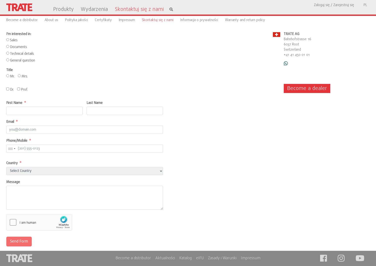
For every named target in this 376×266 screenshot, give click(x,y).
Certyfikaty (103, 20)
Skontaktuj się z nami (139, 9)
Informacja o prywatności (199, 20)
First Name (14, 103)
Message (13, 182)
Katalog (185, 258)
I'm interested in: (18, 34)
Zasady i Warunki (222, 258)
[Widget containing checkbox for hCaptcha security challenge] (39, 222)
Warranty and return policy (245, 20)
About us (51, 20)
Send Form (19, 241)
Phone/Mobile (16, 140)
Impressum (127, 20)
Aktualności (165, 258)
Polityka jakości (76, 20)
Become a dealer (307, 89)
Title (9, 70)
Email (10, 122)
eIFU (200, 258)
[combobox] (13, 149)
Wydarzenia (94, 9)
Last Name (95, 103)
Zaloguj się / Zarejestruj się (334, 5)
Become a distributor (22, 20)
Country (12, 163)
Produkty (63, 9)
